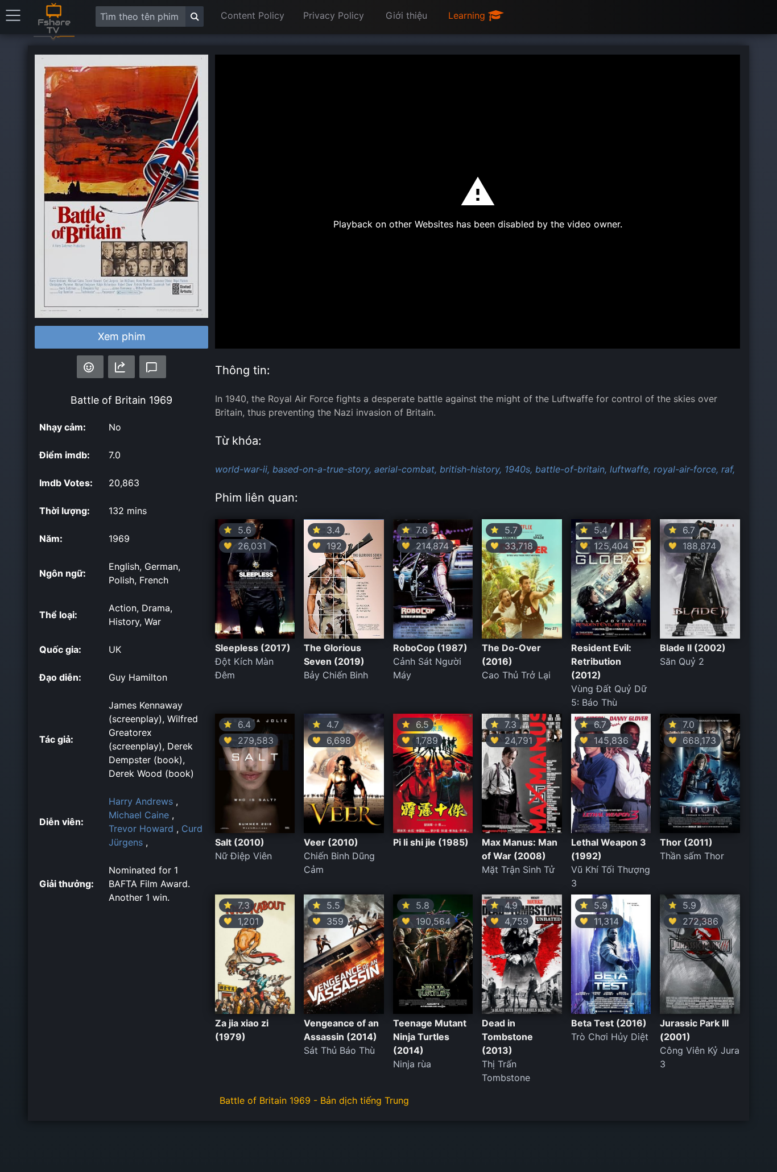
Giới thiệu (406, 15)
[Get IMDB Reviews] (90, 366)
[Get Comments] (152, 366)
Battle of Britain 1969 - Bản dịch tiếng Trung (314, 1100)
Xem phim (122, 336)
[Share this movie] (121, 366)
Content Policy (252, 15)
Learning (468, 15)
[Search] (194, 16)
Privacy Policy (333, 15)
